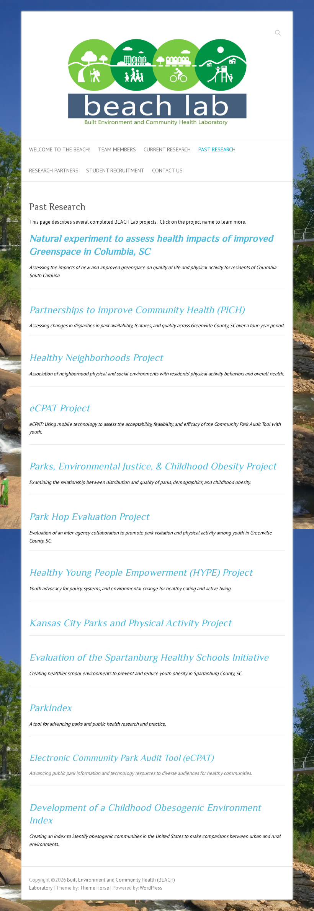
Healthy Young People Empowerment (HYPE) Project (140, 572)
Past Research (217, 149)
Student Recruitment (115, 170)
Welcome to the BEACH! (59, 149)
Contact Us (167, 170)
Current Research (167, 149)
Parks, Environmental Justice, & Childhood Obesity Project (152, 466)
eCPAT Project (59, 408)
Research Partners (53, 170)
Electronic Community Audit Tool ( (107, 757)
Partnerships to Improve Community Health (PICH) (136, 309)
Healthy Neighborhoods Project (96, 357)
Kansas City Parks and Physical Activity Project (130, 622)
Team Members (117, 149)
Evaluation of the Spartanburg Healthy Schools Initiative (148, 657)
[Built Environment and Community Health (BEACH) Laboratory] (157, 77)
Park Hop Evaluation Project (89, 516)
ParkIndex (50, 707)
